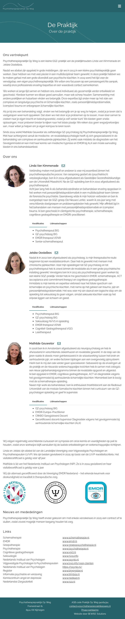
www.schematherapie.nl (75, 537)
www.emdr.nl (69, 541)
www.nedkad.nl (71, 578)
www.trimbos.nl (71, 574)
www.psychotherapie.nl (75, 548)
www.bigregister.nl (72, 570)
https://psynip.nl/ (72, 567)
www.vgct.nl (69, 552)
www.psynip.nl (70, 559)
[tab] (38, 223)
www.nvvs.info (70, 556)
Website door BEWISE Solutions (90, 614)
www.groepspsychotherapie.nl (79, 545)
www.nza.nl (68, 581)
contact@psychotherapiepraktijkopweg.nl (90, 606)
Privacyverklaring (89, 610)
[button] (119, 6)
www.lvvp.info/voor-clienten (77, 563)
